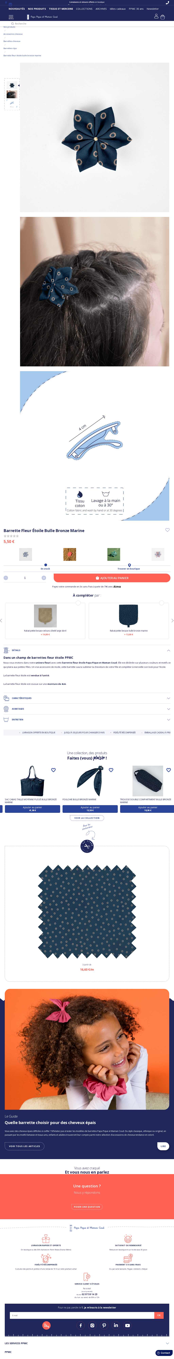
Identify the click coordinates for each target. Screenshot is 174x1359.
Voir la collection (86, 818)
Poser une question (87, 1206)
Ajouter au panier (114, 578)
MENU (11, 19)
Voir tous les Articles (24, 1146)
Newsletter (153, 8)
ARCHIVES (101, 8)
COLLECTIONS (84, 8)
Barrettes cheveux (12, 41)
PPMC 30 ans (136, 8)
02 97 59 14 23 (89, 1294)
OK (159, 1315)
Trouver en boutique (129, 568)
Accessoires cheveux (13, 34)
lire (163, 1146)
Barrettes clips (10, 48)
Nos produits (9, 27)
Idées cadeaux (118, 8)
